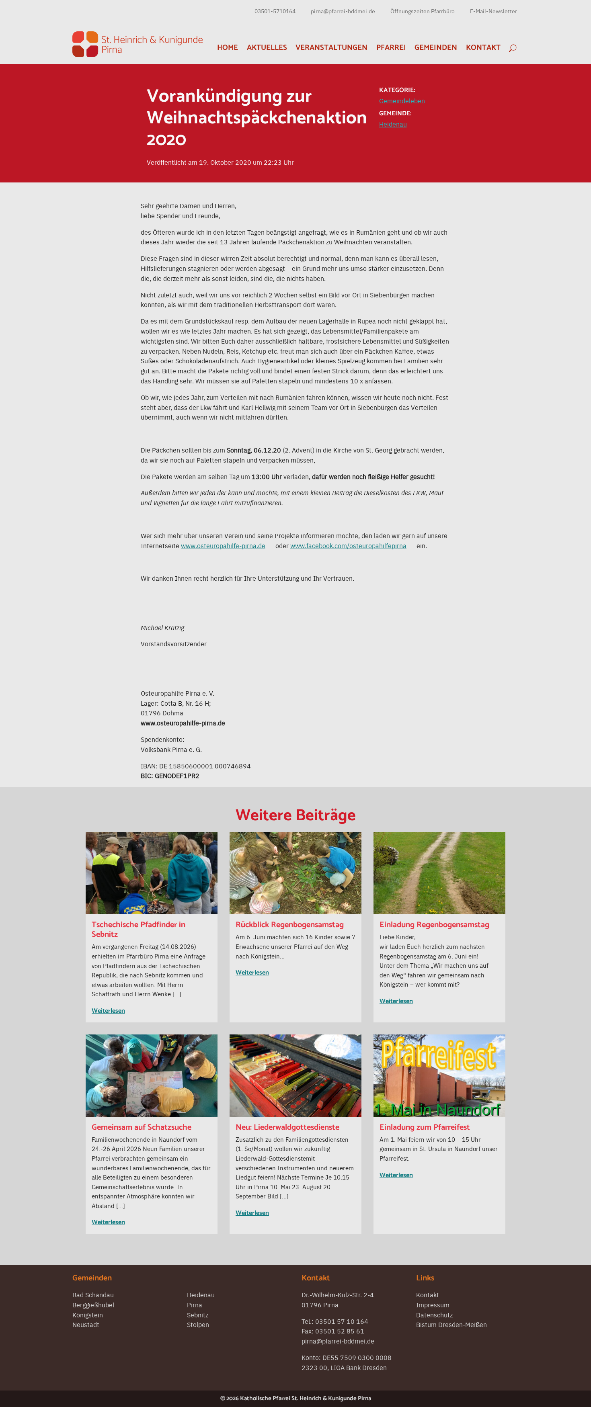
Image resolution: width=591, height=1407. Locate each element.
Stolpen (198, 1324)
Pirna (194, 1304)
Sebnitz (197, 1314)
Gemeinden (436, 47)
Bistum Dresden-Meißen (451, 1324)
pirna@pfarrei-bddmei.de (343, 11)
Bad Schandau (93, 1294)
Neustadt (85, 1324)
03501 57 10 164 (341, 1321)
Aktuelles (267, 47)
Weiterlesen (108, 1011)
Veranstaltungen (331, 47)
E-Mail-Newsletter (493, 11)
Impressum (432, 1304)
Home (227, 47)
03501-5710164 (275, 11)
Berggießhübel (93, 1304)
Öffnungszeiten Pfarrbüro (422, 11)
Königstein (87, 1314)
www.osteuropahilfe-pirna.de (223, 545)
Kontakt (483, 47)
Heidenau (393, 123)
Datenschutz (434, 1314)
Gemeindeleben (402, 100)
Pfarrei (391, 47)
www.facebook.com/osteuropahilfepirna (348, 545)
